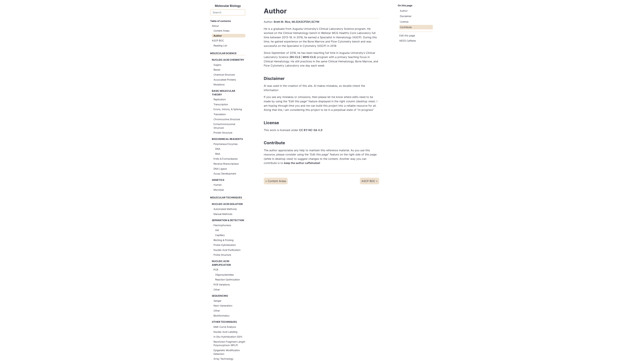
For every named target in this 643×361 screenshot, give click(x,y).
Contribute (406, 27)
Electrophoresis (222, 225)
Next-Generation (222, 305)
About (215, 25)
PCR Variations (221, 284)
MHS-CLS (309, 57)
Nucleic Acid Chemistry (228, 59)
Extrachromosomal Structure (224, 126)
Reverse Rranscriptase (226, 163)
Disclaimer (405, 16)
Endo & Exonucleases (225, 158)
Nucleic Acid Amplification (221, 263)
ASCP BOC (218, 40)
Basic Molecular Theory (223, 92)
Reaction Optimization (227, 279)
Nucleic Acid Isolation (227, 204)
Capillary (220, 235)
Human (217, 184)
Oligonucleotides (224, 274)
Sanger (217, 300)
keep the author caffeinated (301, 163)
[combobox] (227, 12)
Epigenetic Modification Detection (226, 352)
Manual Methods (222, 214)
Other (216, 289)
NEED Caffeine (407, 40)
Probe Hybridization (224, 245)
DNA (217, 148)
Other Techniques (224, 321)
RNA (217, 153)
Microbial (218, 189)
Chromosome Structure (226, 119)
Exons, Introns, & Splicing (227, 109)
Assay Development (224, 173)
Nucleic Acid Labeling (225, 331)
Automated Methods (225, 209)
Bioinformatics (221, 315)
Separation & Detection (228, 220)
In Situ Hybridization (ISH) (227, 336)
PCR (215, 269)
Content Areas (221, 30)
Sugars (217, 64)
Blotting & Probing (223, 240)
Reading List (220, 45)
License (404, 21)
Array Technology (223, 358)
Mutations (219, 84)
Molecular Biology (228, 6)
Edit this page (407, 35)
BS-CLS (295, 57)
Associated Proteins (224, 79)
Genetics (218, 179)
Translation (219, 114)
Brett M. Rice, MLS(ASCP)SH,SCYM (296, 21)
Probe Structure (222, 254)
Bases (216, 69)
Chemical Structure (224, 74)
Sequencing (220, 295)
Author (217, 35)
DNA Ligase (220, 168)
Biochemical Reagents (227, 139)
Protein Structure (222, 132)
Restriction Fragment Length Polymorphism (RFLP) (229, 343)
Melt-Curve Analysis (224, 326)
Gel (217, 230)
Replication (219, 99)
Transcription (220, 104)
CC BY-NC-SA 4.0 (311, 130)
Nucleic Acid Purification (226, 250)
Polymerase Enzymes (225, 144)
